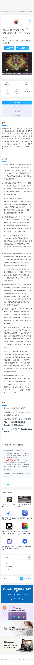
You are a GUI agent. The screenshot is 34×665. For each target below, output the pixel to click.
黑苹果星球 (10, 11)
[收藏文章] (4, 484)
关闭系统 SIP (18, 425)
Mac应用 (5, 445)
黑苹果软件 (21, 445)
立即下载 (10, 48)
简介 (7, 563)
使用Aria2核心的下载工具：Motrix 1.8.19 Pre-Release (9, 548)
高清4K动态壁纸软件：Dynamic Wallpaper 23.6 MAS (24, 533)
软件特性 (9, 566)
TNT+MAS (27, 91)
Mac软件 (12, 445)
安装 (7, 569)
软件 (15, 11)
